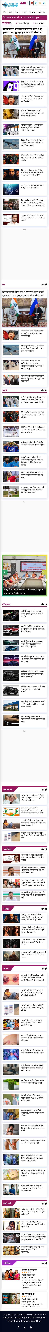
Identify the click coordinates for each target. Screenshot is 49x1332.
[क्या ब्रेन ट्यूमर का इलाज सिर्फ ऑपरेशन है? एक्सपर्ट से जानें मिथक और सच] (11, 1114)
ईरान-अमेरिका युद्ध (22, 23)
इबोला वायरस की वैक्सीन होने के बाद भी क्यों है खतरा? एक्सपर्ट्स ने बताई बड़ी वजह (33, 1173)
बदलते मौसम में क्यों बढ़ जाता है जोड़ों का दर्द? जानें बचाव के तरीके (33, 1141)
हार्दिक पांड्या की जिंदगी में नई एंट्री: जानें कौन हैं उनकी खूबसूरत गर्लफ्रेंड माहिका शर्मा (33, 1211)
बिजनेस (32, 12)
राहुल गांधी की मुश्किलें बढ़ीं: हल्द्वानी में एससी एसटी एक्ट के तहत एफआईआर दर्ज (33, 895)
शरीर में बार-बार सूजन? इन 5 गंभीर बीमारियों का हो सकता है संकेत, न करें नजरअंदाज (32, 1068)
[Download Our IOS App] (24, 3)
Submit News (35, 1321)
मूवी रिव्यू (7, 1263)
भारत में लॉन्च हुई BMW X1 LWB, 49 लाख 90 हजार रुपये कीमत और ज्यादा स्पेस (32, 659)
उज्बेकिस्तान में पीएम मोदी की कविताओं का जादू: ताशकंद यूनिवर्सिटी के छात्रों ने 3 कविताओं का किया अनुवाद (32, 364)
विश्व (16, 12)
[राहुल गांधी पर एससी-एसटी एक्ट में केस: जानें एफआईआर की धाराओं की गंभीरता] (11, 219)
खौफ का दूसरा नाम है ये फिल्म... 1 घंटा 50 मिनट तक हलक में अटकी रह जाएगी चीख (33, 1224)
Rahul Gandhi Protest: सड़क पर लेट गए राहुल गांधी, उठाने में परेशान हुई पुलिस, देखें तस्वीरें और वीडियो (33, 1237)
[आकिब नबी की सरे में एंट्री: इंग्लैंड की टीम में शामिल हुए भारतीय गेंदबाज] (11, 446)
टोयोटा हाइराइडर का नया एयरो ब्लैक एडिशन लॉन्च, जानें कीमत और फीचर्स (33, 689)
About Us (7, 1317)
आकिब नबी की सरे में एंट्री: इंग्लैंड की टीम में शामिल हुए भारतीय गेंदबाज (32, 443)
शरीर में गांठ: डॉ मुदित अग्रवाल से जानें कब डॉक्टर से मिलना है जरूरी (32, 1051)
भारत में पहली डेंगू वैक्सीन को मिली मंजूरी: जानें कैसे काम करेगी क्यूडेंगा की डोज (33, 835)
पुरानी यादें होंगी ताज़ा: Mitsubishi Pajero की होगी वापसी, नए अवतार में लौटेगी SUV (33, 629)
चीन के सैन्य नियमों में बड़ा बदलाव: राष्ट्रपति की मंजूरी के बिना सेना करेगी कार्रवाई (32, 98)
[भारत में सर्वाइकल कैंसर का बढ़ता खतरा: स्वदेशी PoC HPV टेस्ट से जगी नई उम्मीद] (11, 1099)
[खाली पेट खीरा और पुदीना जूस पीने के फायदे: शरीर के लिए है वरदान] (11, 1084)
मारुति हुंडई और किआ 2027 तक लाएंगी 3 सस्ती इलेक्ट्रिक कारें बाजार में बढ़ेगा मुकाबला (32, 644)
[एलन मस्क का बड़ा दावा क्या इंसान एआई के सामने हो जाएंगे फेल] (11, 189)
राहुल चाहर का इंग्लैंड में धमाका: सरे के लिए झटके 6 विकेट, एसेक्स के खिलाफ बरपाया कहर (32, 490)
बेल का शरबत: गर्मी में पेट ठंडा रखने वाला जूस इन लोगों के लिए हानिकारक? (32, 1249)
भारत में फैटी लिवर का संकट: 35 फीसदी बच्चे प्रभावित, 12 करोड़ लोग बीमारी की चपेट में (33, 823)
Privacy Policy (13, 1321)
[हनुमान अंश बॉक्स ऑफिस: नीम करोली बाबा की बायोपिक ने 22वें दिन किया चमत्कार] (11, 955)
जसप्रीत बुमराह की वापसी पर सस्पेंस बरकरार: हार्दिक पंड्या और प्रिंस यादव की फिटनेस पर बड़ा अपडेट (32, 461)
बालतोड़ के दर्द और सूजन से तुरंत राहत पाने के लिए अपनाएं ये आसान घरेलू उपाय (32, 1038)
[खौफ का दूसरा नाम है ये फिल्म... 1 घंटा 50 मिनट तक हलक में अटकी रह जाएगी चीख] (11, 1225)
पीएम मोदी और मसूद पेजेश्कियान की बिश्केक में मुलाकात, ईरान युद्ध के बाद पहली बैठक (33, 378)
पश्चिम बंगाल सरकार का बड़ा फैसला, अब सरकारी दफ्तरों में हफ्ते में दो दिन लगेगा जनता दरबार (33, 870)
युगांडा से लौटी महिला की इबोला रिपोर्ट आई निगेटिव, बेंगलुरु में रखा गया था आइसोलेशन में (32, 1158)
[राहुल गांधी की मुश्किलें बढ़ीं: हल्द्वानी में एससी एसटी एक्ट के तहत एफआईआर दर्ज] (11, 896)
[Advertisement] (24, 255)
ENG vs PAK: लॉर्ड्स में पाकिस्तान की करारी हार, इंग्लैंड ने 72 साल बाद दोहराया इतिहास (33, 429)
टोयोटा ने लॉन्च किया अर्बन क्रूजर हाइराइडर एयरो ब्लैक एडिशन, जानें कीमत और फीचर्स (32, 674)
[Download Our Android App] (21, 3)
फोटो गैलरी (7, 1203)
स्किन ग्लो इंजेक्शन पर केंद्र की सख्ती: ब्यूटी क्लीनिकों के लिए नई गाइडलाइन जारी (31, 1188)
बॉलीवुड (6, 908)
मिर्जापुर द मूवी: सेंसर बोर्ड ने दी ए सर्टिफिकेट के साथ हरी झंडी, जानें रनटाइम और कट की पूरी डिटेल (32, 172)
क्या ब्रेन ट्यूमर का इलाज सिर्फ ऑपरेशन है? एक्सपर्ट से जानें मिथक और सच (32, 1113)
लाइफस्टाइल (8, 789)
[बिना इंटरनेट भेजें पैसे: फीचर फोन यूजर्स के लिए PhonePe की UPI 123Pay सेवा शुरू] (11, 86)
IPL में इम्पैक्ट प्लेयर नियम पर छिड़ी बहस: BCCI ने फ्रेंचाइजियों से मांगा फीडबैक (32, 157)
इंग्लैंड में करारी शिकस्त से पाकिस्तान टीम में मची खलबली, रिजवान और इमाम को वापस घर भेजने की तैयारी (33, 70)
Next (44, 579)
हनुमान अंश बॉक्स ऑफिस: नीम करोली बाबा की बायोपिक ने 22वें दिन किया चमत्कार (33, 954)
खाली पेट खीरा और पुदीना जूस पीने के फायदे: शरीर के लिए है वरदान (32, 1081)
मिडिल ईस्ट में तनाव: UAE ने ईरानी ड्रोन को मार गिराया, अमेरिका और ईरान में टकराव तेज (32, 142)
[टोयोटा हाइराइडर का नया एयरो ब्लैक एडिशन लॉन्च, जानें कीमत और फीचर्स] (11, 690)
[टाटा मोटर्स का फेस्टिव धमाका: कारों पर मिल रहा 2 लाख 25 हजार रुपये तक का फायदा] (11, 705)
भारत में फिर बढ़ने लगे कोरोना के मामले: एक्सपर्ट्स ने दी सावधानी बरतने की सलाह (31, 1022)
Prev (4, 579)
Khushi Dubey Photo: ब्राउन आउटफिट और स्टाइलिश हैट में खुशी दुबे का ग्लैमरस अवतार (32, 929)
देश (10, 12)
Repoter (24, 1321)
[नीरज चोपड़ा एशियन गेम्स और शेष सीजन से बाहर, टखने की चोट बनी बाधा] (11, 476)
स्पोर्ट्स (24, 12)
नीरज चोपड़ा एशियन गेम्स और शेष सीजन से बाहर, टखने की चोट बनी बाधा (32, 475)
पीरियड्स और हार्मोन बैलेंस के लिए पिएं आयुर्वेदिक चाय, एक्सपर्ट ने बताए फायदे (32, 1128)
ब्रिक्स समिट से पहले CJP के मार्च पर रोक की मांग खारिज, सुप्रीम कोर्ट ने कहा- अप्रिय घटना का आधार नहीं (32, 202)
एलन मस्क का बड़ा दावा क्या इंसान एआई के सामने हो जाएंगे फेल (32, 186)
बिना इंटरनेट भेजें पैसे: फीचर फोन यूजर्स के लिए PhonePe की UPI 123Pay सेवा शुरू (32, 84)
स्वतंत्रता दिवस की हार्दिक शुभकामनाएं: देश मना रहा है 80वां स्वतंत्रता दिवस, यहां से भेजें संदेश (32, 810)
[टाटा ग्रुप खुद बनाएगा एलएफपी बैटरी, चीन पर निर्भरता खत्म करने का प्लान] (11, 720)
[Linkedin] (44, 3)
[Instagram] (40, 3)
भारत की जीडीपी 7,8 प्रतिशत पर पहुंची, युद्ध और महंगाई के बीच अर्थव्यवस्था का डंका (32, 127)
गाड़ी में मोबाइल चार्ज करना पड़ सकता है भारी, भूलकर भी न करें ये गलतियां (32, 614)
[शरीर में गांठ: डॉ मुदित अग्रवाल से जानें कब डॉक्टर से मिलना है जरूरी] (11, 1054)
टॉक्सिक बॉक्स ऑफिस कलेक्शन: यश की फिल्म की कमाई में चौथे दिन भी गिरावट (33, 942)
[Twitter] (35, 3)
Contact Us (18, 1317)
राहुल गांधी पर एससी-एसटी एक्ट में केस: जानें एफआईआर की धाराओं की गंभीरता (32, 218)
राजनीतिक (7, 849)
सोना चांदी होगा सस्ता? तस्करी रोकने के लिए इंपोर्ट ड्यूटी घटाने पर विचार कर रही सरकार (32, 113)
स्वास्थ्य (6, 968)
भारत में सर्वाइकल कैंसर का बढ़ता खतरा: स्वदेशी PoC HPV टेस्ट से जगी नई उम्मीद (32, 1098)
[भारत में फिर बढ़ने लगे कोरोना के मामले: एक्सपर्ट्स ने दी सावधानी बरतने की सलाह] (11, 1024)
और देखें (44, 284)
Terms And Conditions (34, 1317)
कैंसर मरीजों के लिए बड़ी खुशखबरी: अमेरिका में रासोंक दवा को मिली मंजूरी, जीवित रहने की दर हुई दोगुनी (32, 977)
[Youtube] (32, 3)
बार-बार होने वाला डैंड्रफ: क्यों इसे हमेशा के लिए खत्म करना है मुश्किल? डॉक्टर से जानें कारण (32, 797)
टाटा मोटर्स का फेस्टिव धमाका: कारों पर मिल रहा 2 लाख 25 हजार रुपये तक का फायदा (32, 704)
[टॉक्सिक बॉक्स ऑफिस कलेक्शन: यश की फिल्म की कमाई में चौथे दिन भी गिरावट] (11, 943)
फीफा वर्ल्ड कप (38, 23)
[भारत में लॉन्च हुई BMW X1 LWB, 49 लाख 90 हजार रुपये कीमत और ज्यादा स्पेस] (11, 660)
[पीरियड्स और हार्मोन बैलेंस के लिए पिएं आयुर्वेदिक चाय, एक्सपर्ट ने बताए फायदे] (11, 1129)
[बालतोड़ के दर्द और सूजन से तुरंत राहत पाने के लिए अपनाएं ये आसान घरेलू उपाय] (11, 1039)
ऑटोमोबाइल (6, 604)
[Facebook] (28, 3)
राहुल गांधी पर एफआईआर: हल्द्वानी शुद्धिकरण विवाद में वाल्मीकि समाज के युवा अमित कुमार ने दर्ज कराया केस (33, 882)
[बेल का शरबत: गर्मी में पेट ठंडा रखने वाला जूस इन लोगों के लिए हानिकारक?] (11, 1250)
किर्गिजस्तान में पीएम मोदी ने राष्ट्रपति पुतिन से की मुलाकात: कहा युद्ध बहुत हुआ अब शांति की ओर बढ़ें (22, 30)
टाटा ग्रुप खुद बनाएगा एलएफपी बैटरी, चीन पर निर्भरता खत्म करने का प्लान (33, 719)
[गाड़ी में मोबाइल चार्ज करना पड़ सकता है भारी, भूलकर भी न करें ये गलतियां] (11, 615)
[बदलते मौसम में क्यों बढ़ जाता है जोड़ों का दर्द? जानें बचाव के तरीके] (11, 1144)
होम (4, 12)
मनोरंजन (42, 12)
